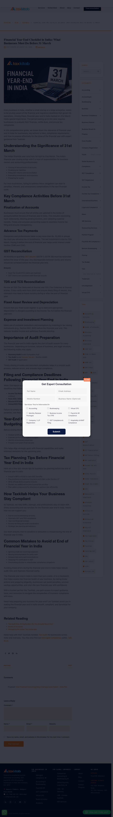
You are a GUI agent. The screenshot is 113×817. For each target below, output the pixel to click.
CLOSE (87, 380)
